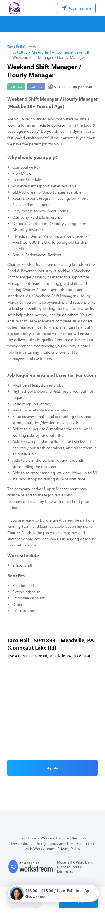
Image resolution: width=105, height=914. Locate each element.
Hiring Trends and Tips (54, 843)
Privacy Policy (68, 848)
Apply (52, 768)
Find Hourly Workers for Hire (44, 838)
